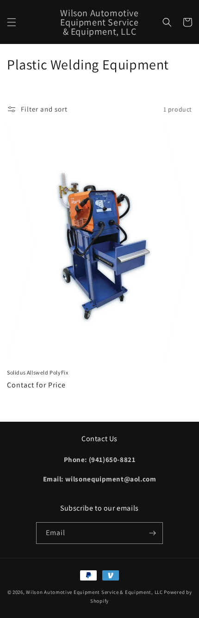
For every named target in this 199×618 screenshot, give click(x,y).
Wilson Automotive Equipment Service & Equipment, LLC (94, 592)
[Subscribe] (152, 533)
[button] (11, 22)
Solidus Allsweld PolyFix (37, 372)
